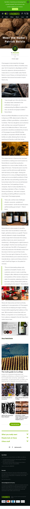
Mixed (17, 17)
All (2, 17)
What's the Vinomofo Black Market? (7, 416)
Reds (7, 17)
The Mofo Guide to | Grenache (7, 398)
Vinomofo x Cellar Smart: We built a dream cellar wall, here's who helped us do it (21, 417)
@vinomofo (17, 447)
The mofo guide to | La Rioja (12, 372)
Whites (11, 17)
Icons (22, 17)
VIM (27, 17)
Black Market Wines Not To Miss (21, 398)
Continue (15, 9)
